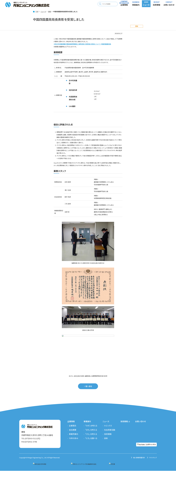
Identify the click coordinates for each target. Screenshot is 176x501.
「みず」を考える (91, 425)
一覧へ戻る (88, 386)
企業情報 (71, 421)
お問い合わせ (140, 421)
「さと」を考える (91, 434)
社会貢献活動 (109, 429)
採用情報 (156, 4)
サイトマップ (153, 457)
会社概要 (72, 429)
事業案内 (87, 421)
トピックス (108, 425)
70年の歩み (73, 438)
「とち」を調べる (91, 438)
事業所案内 (73, 434)
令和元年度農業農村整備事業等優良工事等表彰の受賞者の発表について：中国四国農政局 (82, 44)
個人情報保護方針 (139, 457)
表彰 (49, 11)
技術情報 (107, 434)
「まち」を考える (91, 429)
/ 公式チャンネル (150, 444)
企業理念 (72, 425)
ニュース (43, 11)
